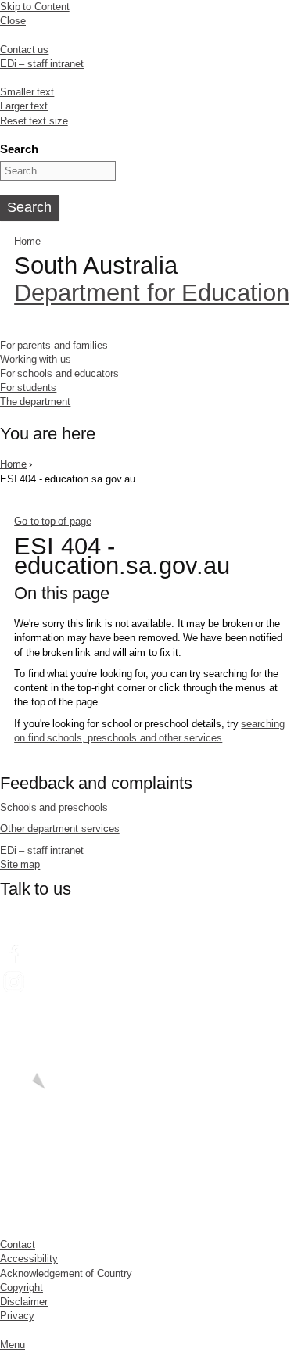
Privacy (17, 1316)
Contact (17, 1244)
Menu (12, 1344)
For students (28, 387)
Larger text (24, 106)
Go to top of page (52, 521)
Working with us (35, 359)
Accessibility (29, 1258)
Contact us (24, 50)
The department (35, 401)
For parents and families (54, 345)
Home (27, 241)
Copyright (21, 1287)
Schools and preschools (54, 807)
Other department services (60, 828)
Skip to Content (35, 7)
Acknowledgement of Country (66, 1273)
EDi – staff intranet (42, 64)
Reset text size (34, 121)
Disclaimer (24, 1301)
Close (13, 21)
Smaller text (27, 92)
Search (19, 149)
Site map (20, 864)
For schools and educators (59, 373)
